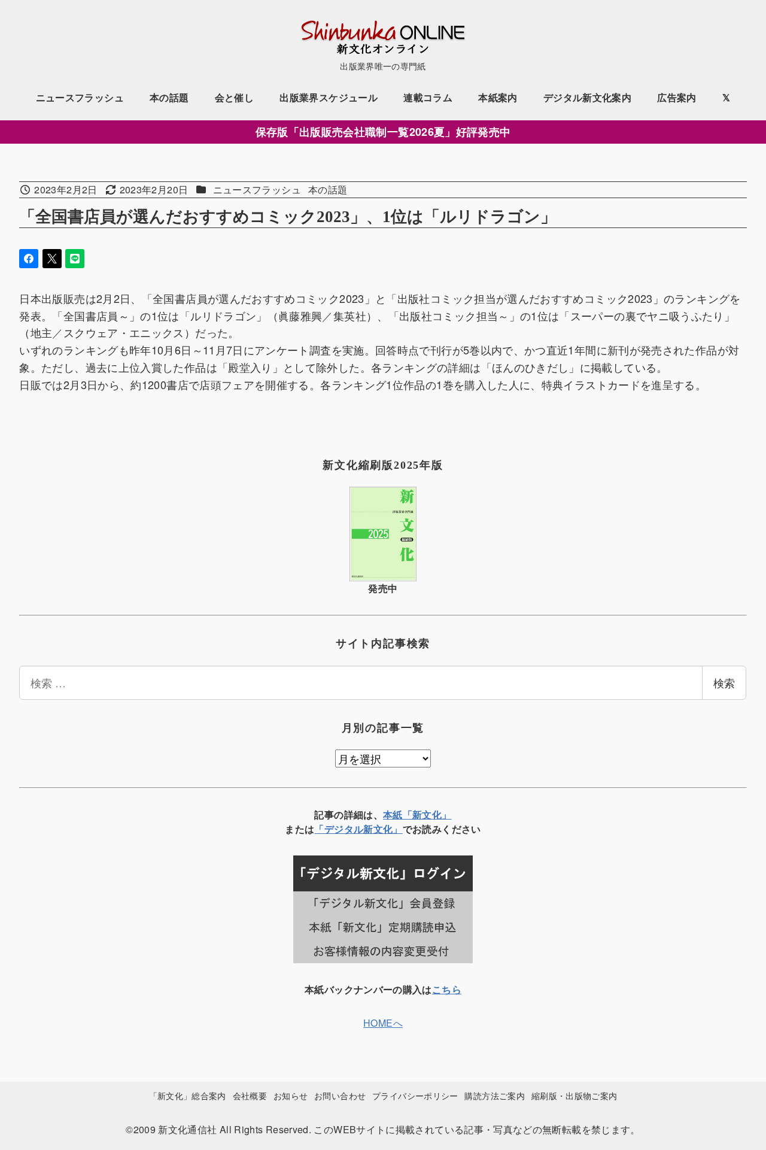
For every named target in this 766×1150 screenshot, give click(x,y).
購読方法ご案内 (494, 1095)
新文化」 (382, 829)
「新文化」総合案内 (187, 1095)
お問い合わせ (340, 1095)
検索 (724, 682)
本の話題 (327, 189)
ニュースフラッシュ (257, 189)
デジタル (343, 829)
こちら (446, 989)
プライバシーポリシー (415, 1095)
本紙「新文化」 (417, 814)
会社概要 (250, 1095)
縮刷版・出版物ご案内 (574, 1095)
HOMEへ (383, 1023)
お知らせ (290, 1095)
